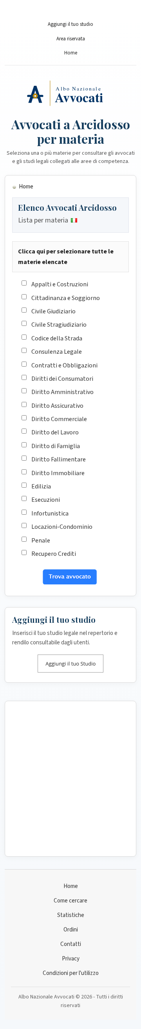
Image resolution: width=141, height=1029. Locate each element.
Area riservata (70, 38)
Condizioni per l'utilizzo (71, 973)
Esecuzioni (45, 500)
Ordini (70, 930)
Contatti (70, 944)
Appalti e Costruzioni (59, 284)
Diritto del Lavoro (55, 432)
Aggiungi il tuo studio (70, 24)
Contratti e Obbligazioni (64, 365)
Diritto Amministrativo (62, 392)
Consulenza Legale (56, 351)
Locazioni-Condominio (61, 527)
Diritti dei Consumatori (62, 378)
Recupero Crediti (53, 554)
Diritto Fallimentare (58, 459)
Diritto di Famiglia (55, 446)
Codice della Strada (56, 338)
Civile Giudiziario (53, 311)
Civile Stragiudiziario (59, 324)
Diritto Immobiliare (58, 473)
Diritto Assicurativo (57, 405)
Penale (40, 540)
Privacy (71, 959)
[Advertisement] (70, 778)
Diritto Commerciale (59, 419)
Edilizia (41, 486)
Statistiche (70, 915)
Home (70, 52)
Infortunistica (50, 513)
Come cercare (70, 901)
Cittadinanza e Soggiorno (65, 298)
